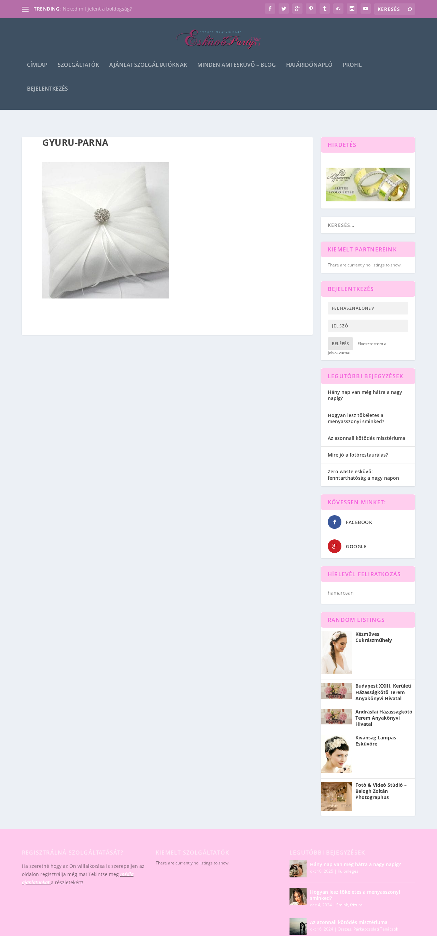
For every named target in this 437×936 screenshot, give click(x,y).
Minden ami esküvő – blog (236, 65)
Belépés (340, 344)
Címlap (37, 65)
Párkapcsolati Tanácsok (375, 929)
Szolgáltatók (78, 65)
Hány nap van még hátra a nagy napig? (365, 395)
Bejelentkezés (47, 89)
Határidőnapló (309, 65)
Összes (344, 929)
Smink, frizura (349, 905)
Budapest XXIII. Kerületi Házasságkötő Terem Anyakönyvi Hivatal (383, 692)
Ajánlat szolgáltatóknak (148, 65)
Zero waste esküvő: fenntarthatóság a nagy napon (363, 474)
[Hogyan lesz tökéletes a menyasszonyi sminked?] (298, 896)
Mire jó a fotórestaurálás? (358, 454)
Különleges (348, 871)
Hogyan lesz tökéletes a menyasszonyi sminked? (356, 418)
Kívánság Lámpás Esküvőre (375, 741)
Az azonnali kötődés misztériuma (366, 438)
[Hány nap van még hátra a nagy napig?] (298, 868)
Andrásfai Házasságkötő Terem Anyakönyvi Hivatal (383, 718)
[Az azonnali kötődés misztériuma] (298, 926)
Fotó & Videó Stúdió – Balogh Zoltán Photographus (381, 791)
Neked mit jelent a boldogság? (97, 8)
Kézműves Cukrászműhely (373, 637)
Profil (352, 65)
